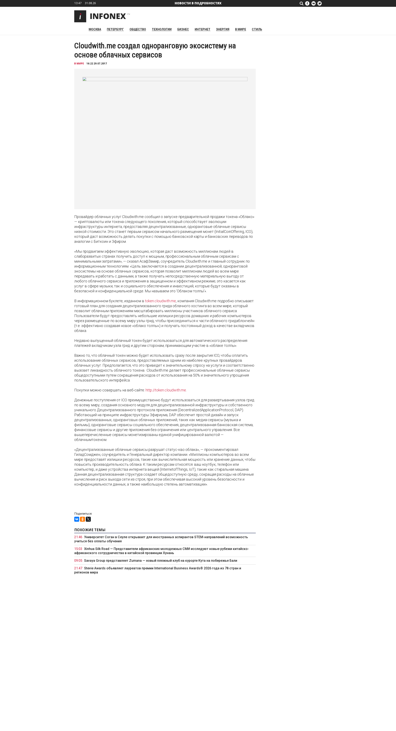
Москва (95, 29)
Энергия (222, 29)
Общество (138, 29)
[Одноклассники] (82, 519)
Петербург (115, 29)
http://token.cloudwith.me (166, 390)
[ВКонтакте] (76, 519)
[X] (88, 519)
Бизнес (183, 29)
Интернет (202, 29)
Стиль (257, 29)
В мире (240, 29)
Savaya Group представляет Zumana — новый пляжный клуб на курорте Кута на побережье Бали (160, 561)
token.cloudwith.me (160, 301)
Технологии (162, 29)
